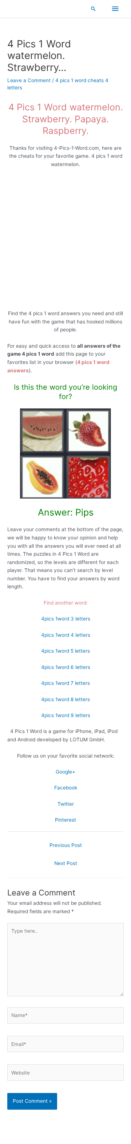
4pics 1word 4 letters (65, 635)
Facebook (65, 788)
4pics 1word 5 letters (65, 651)
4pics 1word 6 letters (65, 667)
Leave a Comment (29, 80)
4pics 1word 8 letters (65, 699)
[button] (93, 8)
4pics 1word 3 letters (65, 619)
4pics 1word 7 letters (65, 683)
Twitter (65, 804)
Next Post (65, 863)
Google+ (65, 772)
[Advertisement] (65, 241)
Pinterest (65, 820)
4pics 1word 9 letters (65, 715)
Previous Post (65, 845)
